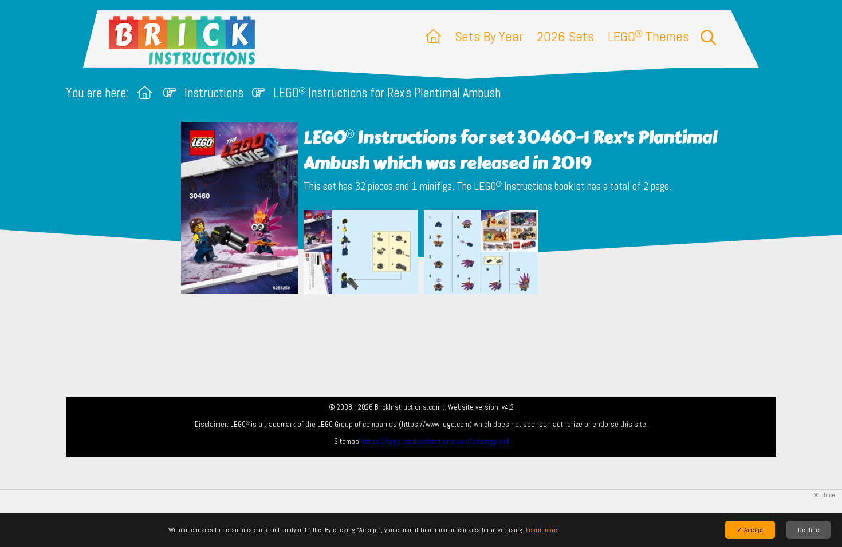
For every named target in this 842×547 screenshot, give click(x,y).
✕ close (824, 495)
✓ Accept (750, 529)
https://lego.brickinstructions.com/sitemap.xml (436, 441)
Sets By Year (489, 36)
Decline (808, 529)
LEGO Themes (648, 36)
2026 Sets (565, 36)
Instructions (213, 93)
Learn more (541, 529)
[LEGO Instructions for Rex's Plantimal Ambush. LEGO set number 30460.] (361, 253)
